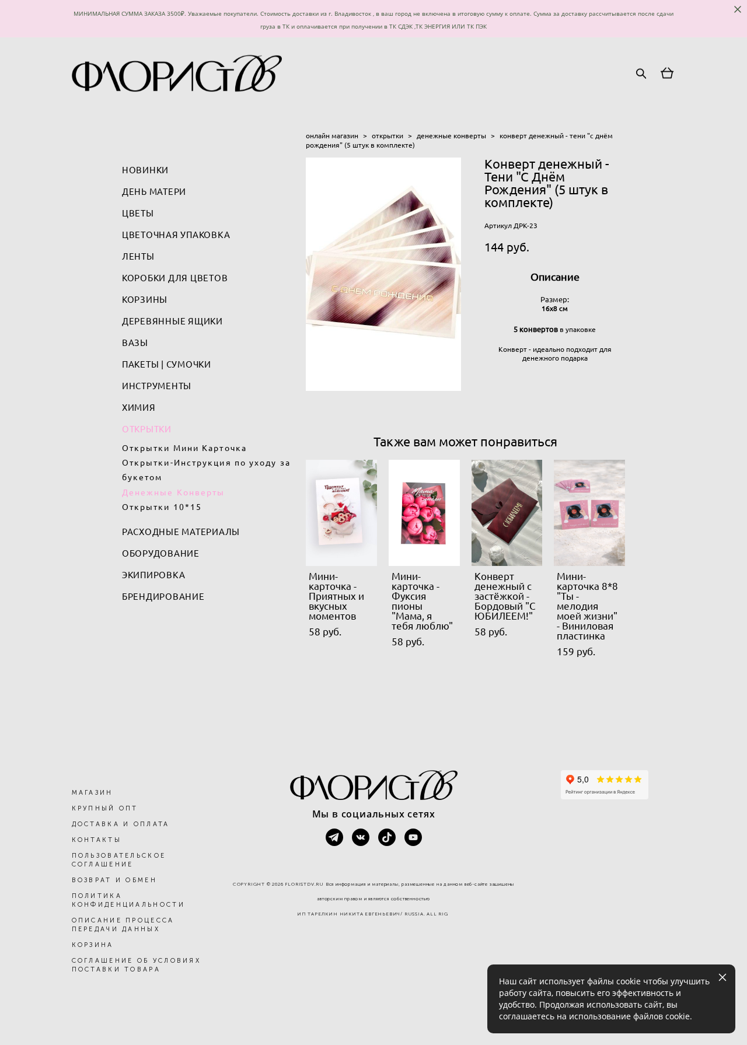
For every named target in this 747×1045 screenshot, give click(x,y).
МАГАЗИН (92, 792)
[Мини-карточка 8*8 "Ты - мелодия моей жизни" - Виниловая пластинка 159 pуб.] (589, 513)
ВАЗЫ (135, 343)
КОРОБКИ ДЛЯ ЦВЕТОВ (175, 278)
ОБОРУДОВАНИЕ (161, 553)
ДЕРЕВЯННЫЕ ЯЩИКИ (172, 321)
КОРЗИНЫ (144, 300)
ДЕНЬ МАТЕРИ (154, 192)
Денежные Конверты (173, 492)
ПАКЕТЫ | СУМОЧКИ (166, 364)
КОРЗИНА (93, 945)
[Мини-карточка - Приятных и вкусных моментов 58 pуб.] (341, 513)
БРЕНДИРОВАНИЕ (163, 597)
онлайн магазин (332, 135)
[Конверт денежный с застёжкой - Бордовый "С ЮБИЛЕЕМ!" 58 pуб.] (507, 513)
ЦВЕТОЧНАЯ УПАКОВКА (176, 235)
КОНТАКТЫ (96, 840)
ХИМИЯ (139, 408)
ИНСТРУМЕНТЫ (156, 386)
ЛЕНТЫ (138, 256)
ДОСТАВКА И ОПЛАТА (121, 824)
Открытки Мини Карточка (184, 448)
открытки (387, 135)
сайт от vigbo (373, 1017)
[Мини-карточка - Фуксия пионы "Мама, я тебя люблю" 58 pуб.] (424, 513)
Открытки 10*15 (162, 507)
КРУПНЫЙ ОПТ (105, 808)
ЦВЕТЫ (138, 213)
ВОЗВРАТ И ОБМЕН (115, 880)
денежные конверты (451, 135)
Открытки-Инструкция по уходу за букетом (206, 470)
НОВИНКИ (145, 170)
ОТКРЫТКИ (147, 429)
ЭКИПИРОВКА (154, 575)
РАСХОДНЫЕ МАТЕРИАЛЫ (181, 532)
